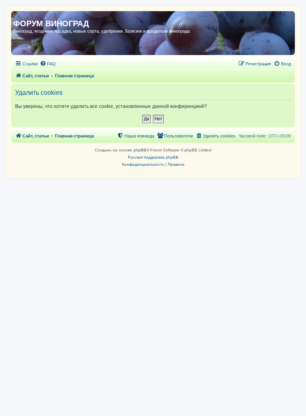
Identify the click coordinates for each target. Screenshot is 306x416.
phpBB (139, 150)
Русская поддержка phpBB (153, 157)
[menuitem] (48, 64)
